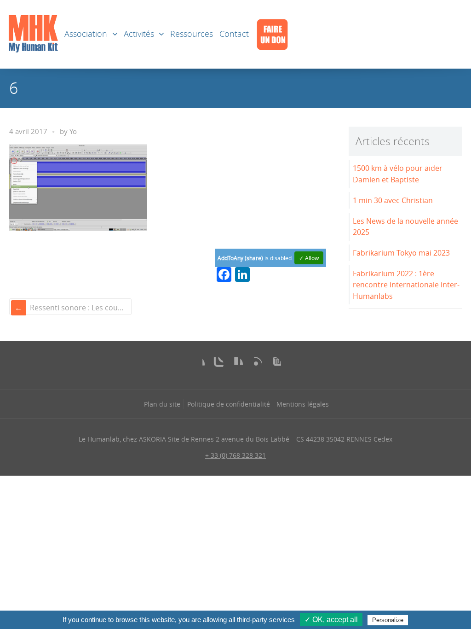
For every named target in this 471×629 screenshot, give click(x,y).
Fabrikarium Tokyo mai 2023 (401, 253)
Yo (73, 131)
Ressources (191, 34)
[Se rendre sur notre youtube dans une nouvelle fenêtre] (273, 364)
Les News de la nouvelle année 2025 (405, 227)
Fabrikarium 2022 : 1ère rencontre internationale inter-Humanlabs (406, 284)
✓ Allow (309, 258)
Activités (139, 34)
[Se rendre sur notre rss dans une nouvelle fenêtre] (254, 364)
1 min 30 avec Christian (393, 200)
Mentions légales (302, 404)
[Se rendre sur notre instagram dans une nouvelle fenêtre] (216, 364)
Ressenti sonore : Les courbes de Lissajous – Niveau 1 (80, 308)
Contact (234, 34)
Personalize (387, 620)
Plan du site (162, 404)
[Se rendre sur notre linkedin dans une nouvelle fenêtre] (235, 364)
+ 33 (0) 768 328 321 (235, 455)
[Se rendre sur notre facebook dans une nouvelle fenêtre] (197, 364)
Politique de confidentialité (228, 404)
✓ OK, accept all (331, 619)
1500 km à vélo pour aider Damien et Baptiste (397, 174)
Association (85, 34)
